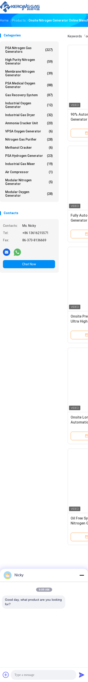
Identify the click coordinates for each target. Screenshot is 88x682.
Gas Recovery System (29, 95)
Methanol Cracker (29, 147)
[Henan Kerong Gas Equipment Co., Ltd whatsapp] (17, 252)
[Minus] (81, 575)
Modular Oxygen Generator (29, 193)
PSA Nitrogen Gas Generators (29, 49)
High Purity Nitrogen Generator (29, 61)
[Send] (81, 675)
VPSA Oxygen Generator (29, 131)
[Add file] (6, 675)
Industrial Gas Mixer (29, 164)
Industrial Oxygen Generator (29, 105)
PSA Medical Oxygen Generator (29, 85)
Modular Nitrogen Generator (29, 182)
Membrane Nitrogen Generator (29, 73)
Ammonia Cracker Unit (29, 123)
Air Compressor (29, 172)
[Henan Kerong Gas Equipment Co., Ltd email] (6, 252)
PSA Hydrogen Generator (29, 156)
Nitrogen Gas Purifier (29, 139)
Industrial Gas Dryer (29, 115)
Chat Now (29, 264)
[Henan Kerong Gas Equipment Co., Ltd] (20, 6)
